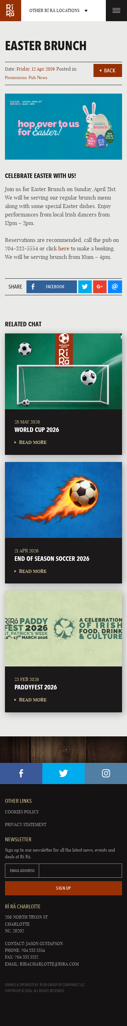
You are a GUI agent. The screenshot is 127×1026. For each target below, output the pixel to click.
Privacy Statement (25, 824)
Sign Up (63, 888)
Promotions (16, 77)
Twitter (63, 773)
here (63, 248)
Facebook (21, 773)
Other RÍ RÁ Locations (54, 10)
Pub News (38, 77)
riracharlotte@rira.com (49, 964)
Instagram (106, 773)
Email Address (22, 870)
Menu (116, 10)
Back (109, 70)
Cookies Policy (22, 811)
